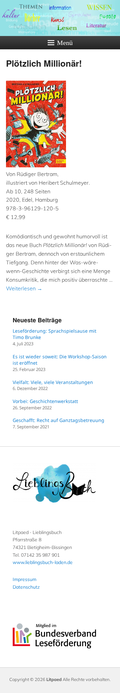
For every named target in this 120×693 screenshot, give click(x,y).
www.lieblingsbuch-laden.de (43, 562)
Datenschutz (26, 587)
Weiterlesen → (24, 288)
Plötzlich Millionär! (44, 63)
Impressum (24, 579)
